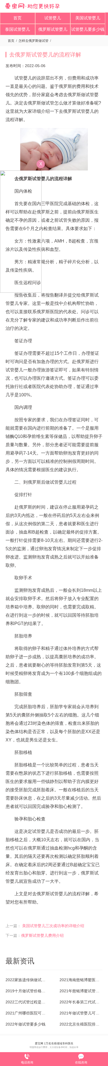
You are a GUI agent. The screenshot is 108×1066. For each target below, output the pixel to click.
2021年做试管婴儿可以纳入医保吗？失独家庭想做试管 (81, 1013)
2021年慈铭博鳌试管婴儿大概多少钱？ (81, 991)
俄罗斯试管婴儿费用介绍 (42, 935)
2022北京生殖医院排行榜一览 (81, 1024)
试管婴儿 (52, 18)
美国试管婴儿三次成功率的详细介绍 (53, 926)
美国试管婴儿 (87, 18)
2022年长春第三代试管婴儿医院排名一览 (81, 1002)
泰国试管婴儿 (17, 29)
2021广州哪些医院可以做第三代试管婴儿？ (27, 1013)
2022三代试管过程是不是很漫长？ (27, 1002)
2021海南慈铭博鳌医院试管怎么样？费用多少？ (81, 980)
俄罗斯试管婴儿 (52, 29)
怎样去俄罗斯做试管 (33, 41)
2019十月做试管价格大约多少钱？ (27, 991)
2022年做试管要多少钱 (25, 1024)
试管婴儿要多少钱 (87, 29)
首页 (17, 18)
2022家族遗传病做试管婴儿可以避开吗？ (27, 980)
